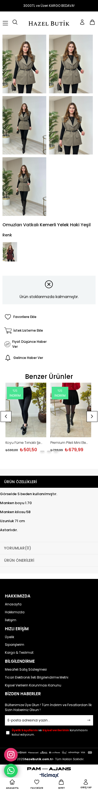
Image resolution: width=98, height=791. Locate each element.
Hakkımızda (14, 612)
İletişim (10, 620)
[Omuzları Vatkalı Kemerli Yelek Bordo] (10, 252)
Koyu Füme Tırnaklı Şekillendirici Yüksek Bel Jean (24, 443)
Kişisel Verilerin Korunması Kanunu (33, 685)
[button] (42, 451)
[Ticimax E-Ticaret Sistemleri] (49, 776)
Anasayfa (13, 604)
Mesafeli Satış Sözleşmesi (26, 669)
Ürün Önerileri (19, 560)
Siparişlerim (14, 645)
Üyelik (9, 637)
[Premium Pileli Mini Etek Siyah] (70, 410)
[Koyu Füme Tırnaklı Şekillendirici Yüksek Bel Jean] (25, 410)
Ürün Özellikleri (20, 481)
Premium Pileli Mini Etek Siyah (69, 443)
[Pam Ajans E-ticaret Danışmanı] (49, 767)
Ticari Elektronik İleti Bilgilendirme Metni (36, 677)
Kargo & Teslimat (19, 652)
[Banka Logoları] (49, 752)
